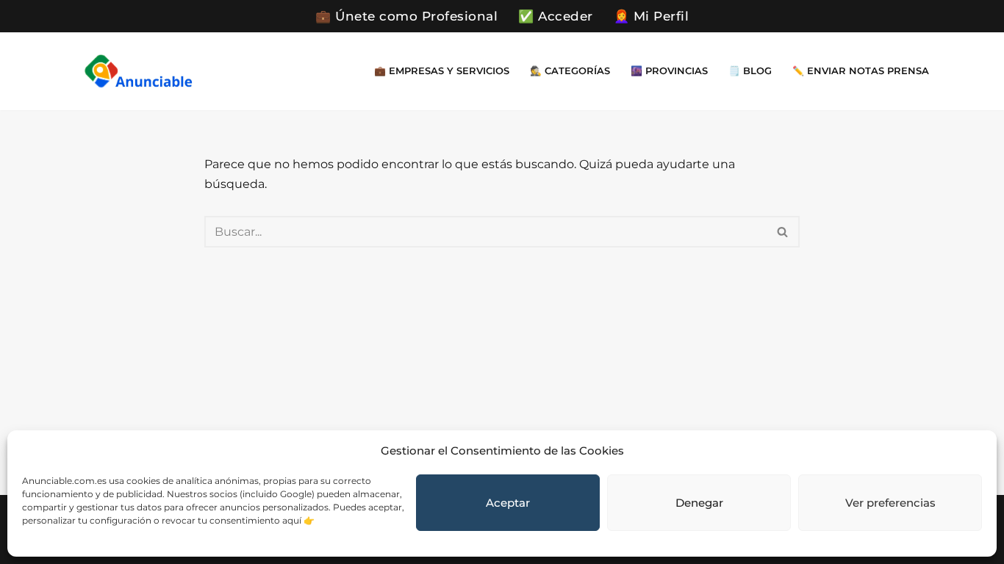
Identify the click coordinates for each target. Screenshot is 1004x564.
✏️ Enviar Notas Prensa (860, 70)
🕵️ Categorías (570, 70)
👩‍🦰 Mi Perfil (651, 16)
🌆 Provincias (669, 70)
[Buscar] (783, 231)
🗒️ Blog (750, 70)
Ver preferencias (890, 503)
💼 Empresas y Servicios (441, 70)
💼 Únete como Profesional (406, 16)
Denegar (699, 503)
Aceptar (508, 503)
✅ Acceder (555, 16)
